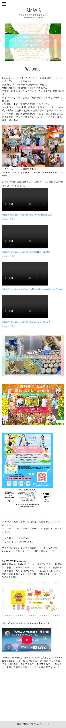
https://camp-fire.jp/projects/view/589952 (25, 88)
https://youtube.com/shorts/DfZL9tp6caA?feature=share (32, 289)
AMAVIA (34, 9)
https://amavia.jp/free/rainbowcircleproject (25, 623)
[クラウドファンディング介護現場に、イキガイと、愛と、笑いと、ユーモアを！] (27, 509)
